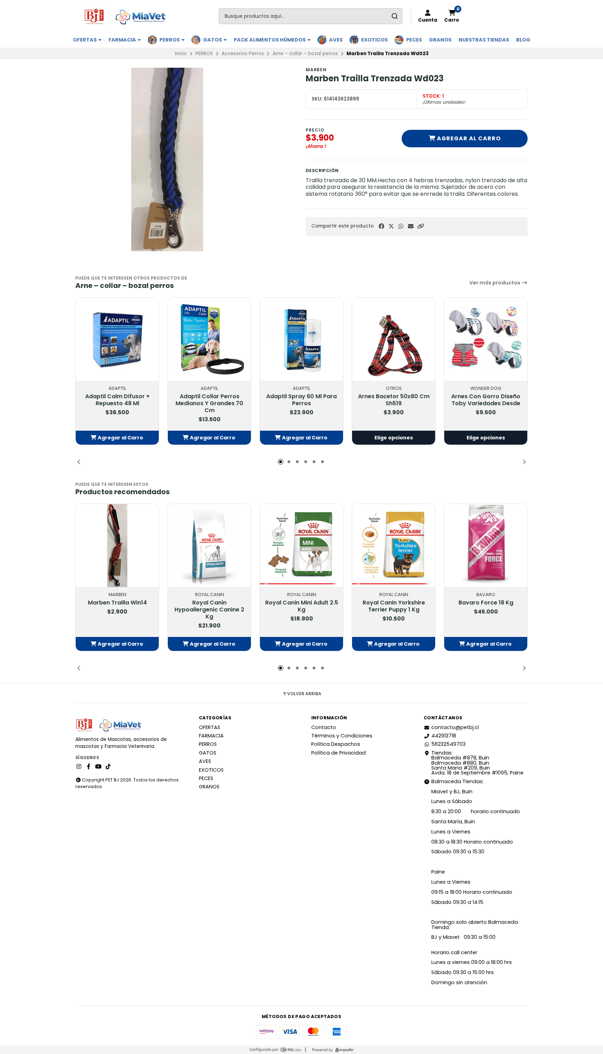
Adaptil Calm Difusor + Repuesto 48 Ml (117, 400)
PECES (414, 39)
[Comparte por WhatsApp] (400, 226)
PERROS (170, 39)
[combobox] (310, 16)
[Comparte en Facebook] (381, 226)
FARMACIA (123, 39)
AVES (336, 39)
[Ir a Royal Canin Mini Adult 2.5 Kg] (301, 545)
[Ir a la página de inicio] (128, 16)
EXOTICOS (374, 39)
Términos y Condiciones (341, 735)
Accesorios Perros (243, 53)
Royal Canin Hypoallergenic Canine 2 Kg (209, 609)
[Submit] (394, 16)
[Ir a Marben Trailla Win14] (117, 545)
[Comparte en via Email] (410, 226)
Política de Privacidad (338, 752)
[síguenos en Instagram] (78, 767)
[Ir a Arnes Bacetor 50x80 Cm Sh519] (393, 339)
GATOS (213, 39)
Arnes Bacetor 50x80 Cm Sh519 (394, 400)
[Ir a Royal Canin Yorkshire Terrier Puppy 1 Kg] (393, 545)
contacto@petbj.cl (455, 727)
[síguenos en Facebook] (88, 767)
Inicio (181, 53)
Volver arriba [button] (304, 694)
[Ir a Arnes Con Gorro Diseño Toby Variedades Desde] (485, 339)
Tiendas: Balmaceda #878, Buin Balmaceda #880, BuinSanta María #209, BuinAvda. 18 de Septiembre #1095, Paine (477, 762)
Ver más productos (495, 282)
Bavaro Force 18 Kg (486, 602)
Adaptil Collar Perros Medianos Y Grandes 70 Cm (209, 403)
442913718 (443, 735)
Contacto (323, 727)
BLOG (523, 39)
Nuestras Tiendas (484, 39)
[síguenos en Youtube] (98, 767)
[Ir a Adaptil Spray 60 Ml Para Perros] (301, 339)
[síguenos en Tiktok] (108, 767)
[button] (420, 226)
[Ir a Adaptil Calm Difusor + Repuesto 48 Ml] (117, 339)
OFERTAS (85, 39)
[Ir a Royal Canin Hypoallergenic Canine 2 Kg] (209, 545)
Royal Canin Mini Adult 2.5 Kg (301, 606)
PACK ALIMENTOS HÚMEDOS (270, 39)
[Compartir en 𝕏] (391, 226)
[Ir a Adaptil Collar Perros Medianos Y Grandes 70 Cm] (209, 339)
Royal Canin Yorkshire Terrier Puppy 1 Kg (394, 606)
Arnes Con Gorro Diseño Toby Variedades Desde (485, 400)
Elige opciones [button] (393, 437)
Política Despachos (335, 744)
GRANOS (440, 39)
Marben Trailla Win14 (117, 602)
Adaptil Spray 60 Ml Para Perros (301, 400)
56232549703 (448, 744)
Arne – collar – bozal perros (305, 53)
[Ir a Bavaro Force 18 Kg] (485, 545)
